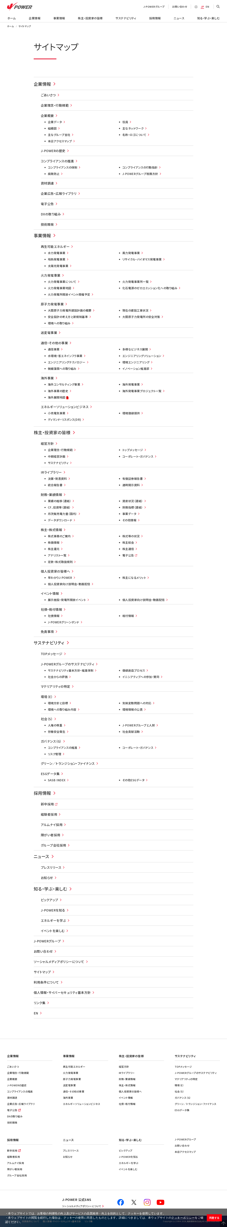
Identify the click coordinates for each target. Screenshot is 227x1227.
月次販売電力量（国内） (62, 514)
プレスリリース (51, 867)
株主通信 (128, 549)
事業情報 (59, 18)
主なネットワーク (133, 128)
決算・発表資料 (57, 478)
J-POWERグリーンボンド (63, 622)
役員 (125, 122)
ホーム (11, 18)
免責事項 (47, 631)
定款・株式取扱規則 (60, 562)
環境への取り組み (59, 323)
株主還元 (54, 549)
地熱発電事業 (56, 259)
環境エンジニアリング (136, 362)
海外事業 (47, 378)
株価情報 (54, 542)
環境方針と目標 (58, 703)
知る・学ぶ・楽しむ (208, 18)
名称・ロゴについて (134, 135)
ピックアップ (49, 899)
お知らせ (47, 877)
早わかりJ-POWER (60, 577)
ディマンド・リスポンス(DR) (64, 419)
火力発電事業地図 (59, 288)
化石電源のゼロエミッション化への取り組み (149, 288)
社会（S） (47, 719)
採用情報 (155, 18)
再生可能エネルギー (55, 246)
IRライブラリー (51, 472)
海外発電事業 (131, 384)
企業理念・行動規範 (55, 105)
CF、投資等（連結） (59, 507)
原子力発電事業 (52, 304)
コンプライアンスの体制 (62, 167)
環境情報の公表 (132, 709)
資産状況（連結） (132, 501)
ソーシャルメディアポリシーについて (59, 961)
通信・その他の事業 (54, 343)
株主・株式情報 (51, 529)
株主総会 (128, 542)
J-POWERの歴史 (53, 150)
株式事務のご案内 (59, 536)
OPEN (218, 7)
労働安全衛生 (56, 731)
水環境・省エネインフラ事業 (65, 356)
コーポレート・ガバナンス (137, 456)
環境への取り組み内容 (62, 709)
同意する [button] (214, 1217)
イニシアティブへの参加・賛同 (140, 677)
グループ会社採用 (53, 845)
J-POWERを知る (53, 910)
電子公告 (47, 203)
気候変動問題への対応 (136, 703)
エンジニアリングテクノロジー (66, 362)
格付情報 (128, 616)
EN (207, 6)
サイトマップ (42, 972)
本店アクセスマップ (60, 141)
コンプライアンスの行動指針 (140, 167)
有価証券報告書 (132, 478)
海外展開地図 (56, 397)
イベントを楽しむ (53, 930)
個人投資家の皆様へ (55, 571)
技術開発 (47, 224)
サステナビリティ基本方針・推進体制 (70, 670)
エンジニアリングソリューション (141, 356)
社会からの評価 (58, 677)
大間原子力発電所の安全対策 (141, 317)
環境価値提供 (131, 413)
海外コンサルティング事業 (64, 384)
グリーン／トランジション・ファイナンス (68, 763)
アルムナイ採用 (51, 824)
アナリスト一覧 (57, 555)
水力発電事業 (56, 253)
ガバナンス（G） (51, 741)
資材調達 (47, 183)
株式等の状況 (131, 536)
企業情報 (34, 18)
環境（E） (47, 696)
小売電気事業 (56, 413)
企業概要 (47, 115)
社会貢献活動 (131, 731)
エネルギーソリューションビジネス (64, 406)
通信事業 (54, 349)
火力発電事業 (50, 275)
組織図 (52, 128)
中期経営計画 (56, 456)
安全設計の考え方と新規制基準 (68, 317)
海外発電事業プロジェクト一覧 (141, 391)
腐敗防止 (54, 174)
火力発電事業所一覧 (135, 281)
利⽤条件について (46, 982)
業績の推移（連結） (59, 501)
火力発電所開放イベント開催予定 (69, 294)
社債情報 (54, 616)
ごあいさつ (48, 95)
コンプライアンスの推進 (57, 161)
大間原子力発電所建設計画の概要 (70, 310)
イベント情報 (50, 593)
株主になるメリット (134, 577)
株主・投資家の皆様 (90, 18)
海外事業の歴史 (58, 391)
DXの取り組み (51, 214)
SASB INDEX (57, 780)
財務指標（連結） (132, 507)
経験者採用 (49, 814)
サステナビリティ (125, 18)
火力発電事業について (62, 281)
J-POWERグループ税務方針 (140, 174)
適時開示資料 (131, 485)
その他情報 (129, 520)
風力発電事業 (131, 253)
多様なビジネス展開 (135, 349)
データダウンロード (60, 520)
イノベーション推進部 (135, 368)
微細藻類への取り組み (62, 368)
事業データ (129, 514)
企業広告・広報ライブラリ (58, 193)
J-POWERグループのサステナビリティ (67, 664)
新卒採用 (47, 804)
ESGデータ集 (50, 773)
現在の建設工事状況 (135, 310)
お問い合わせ (179, 6)
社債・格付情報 (51, 609)
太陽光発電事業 (58, 266)
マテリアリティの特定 (55, 686)
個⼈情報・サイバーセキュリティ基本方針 (62, 992)
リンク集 (40, 1002)
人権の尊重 (55, 725)
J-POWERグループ (154, 6)
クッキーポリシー (183, 1217)
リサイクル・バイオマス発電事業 (142, 259)
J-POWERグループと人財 (138, 725)
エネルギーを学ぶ (53, 920)
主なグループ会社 (59, 135)
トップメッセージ (132, 450)
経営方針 (47, 443)
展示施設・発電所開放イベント (67, 600)
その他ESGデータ (133, 780)
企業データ (55, 122)
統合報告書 (55, 485)
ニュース (179, 18)
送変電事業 (49, 332)
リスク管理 (54, 754)
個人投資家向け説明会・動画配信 (69, 584)
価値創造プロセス (133, 670)
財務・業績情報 (51, 494)
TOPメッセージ (51, 653)
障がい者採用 (50, 835)
